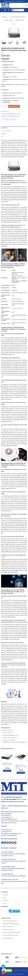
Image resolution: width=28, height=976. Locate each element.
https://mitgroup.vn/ (12, 737)
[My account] (23, 5)
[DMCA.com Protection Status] (6, 970)
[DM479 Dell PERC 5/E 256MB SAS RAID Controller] (21, 757)
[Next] (24, 32)
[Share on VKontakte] (10, 119)
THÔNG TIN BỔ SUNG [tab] (6, 130)
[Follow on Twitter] (7, 842)
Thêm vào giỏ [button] (7, 770)
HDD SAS (19, 20)
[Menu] (5, 10)
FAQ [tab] (2, 136)
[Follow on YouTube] (15, 842)
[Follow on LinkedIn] (13, 842)
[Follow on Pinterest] (10, 842)
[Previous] (3, 32)
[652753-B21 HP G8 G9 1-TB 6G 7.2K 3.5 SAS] (7, 756)
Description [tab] (4, 127)
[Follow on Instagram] (5, 842)
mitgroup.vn (9, 813)
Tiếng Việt (16, 10)
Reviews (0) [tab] (4, 133)
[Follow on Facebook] (2, 842)
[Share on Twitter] (5, 119)
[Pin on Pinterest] (7, 119)
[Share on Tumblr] (15, 119)
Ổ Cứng (5, 116)
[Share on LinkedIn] (13, 119)
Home (4, 17)
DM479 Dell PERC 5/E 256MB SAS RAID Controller (20, 767)
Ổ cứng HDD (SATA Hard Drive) (13, 116)
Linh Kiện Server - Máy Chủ (15, 113)
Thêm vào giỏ (14, 106)
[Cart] (26, 5)
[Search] (9, 10)
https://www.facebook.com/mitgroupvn (17, 742)
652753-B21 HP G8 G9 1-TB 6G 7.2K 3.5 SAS (7, 764)
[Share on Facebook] (2, 119)
